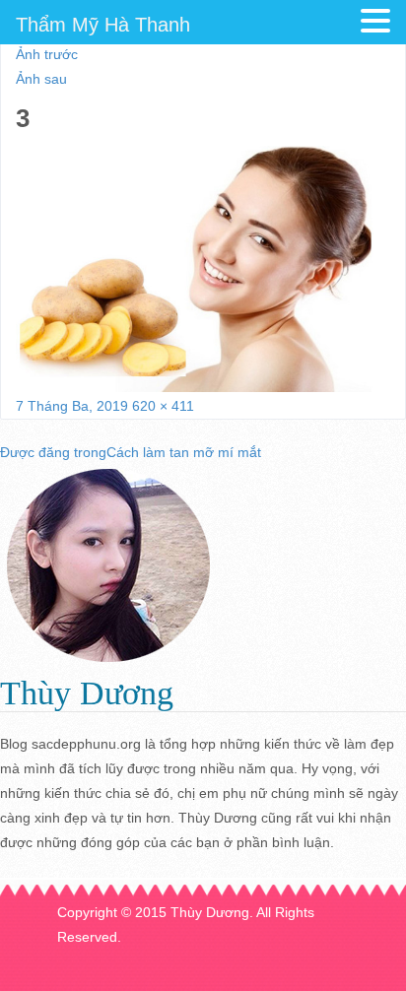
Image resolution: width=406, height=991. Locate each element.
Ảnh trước (47, 54)
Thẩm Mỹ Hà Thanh (103, 24)
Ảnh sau (41, 79)
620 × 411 (163, 406)
